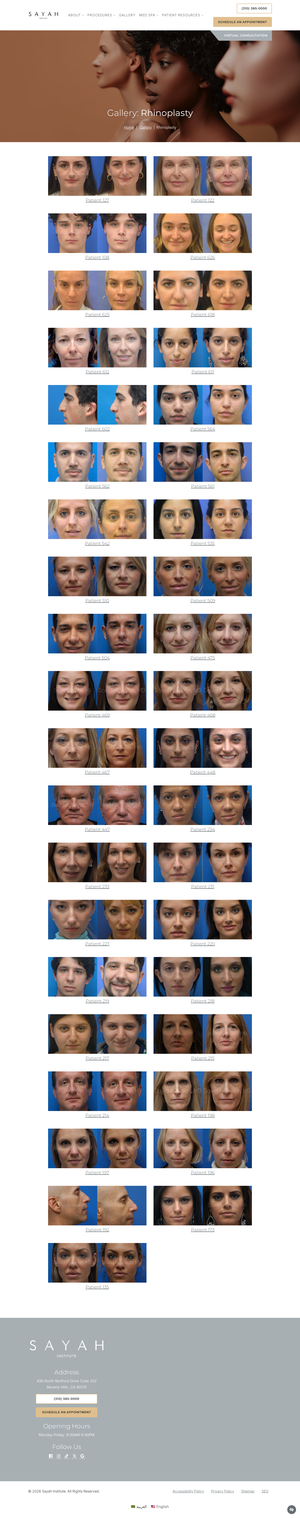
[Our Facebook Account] (51, 1456)
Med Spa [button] (147, 15)
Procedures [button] (99, 15)
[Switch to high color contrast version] (291, 1509)
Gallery (127, 15)
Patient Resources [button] (181, 15)
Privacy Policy (222, 1491)
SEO (265, 1491)
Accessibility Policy (188, 1491)
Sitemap (248, 1491)
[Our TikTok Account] (66, 1456)
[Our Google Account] (82, 1456)
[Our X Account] (74, 1456)
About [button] (74, 15)
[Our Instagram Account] (58, 1456)
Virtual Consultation (245, 35)
